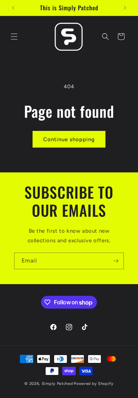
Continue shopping (69, 139)
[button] (14, 36)
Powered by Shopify (94, 383)
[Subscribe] (115, 261)
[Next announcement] (125, 8)
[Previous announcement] (13, 8)
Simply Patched (57, 383)
